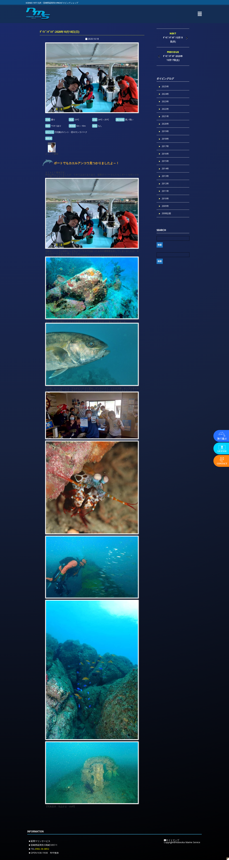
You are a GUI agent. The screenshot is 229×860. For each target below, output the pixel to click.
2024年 (165, 93)
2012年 (165, 183)
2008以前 (166, 213)
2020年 (165, 123)
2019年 (165, 131)
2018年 (165, 138)
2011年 (165, 190)
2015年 (165, 161)
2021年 (165, 116)
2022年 (165, 108)
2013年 (165, 175)
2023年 (165, 101)
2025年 (165, 86)
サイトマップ (172, 840)
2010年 (165, 198)
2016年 (165, 153)
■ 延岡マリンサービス (39, 841)
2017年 (165, 146)
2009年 (165, 205)
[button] (199, 14)
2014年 (165, 168)
